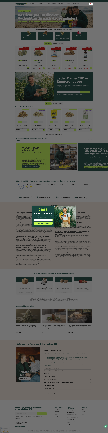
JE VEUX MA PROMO (43, 223)
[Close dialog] (75, 206)
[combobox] (91, 4)
